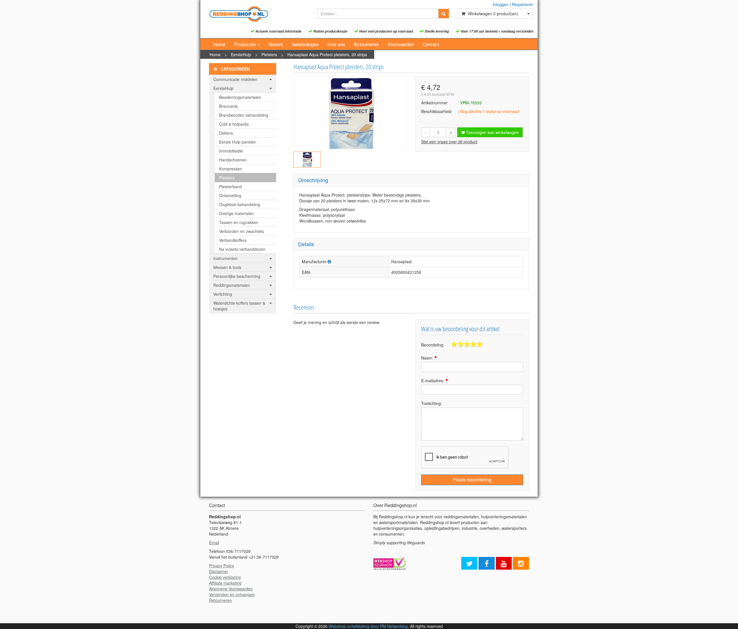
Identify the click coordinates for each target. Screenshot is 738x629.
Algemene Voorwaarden (231, 589)
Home (219, 44)
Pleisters (269, 54)
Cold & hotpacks (234, 124)
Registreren (522, 4)
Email (214, 542)
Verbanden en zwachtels (241, 231)
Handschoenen (233, 160)
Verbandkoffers (232, 240)
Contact (431, 44)
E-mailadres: (433, 380)
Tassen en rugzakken (238, 222)
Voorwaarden (400, 44)
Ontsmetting (230, 195)
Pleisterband (230, 186)
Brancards (228, 106)
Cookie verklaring (225, 577)
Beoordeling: (432, 345)
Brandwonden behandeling (243, 115)
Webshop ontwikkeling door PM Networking (368, 626)
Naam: (427, 358)
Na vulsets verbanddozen (242, 249)
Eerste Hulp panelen (237, 142)
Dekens (226, 133)
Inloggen (501, 4)
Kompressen (230, 169)
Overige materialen (236, 213)
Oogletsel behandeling (239, 204)
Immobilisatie (231, 151)
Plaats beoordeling (472, 479)
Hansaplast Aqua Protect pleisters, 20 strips (327, 54)
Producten (245, 44)
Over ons (336, 44)
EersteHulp (241, 54)
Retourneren (366, 44)
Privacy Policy (221, 565)
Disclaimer (218, 571)
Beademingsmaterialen (240, 97)
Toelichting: (431, 403)
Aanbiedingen (305, 44)
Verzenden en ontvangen (232, 594)
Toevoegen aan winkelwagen (492, 132)
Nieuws (275, 44)
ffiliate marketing (227, 583)
